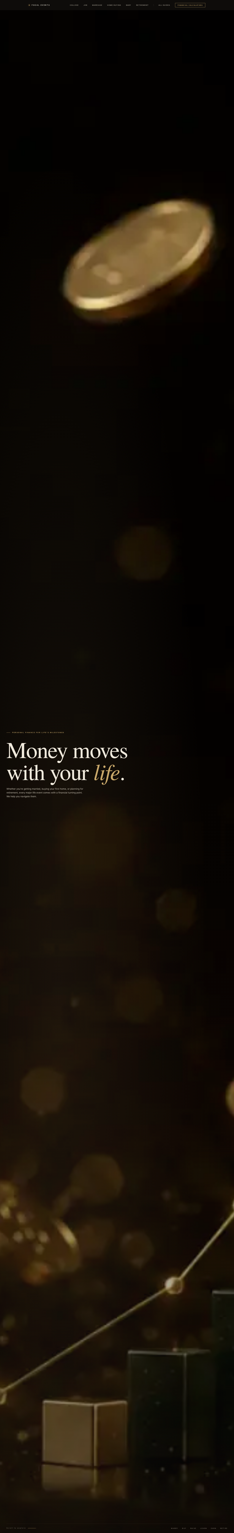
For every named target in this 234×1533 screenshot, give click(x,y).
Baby (128, 5)
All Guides (164, 5)
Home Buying (114, 5)
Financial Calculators (190, 5)
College (74, 5)
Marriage (97, 5)
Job (85, 5)
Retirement (142, 5)
